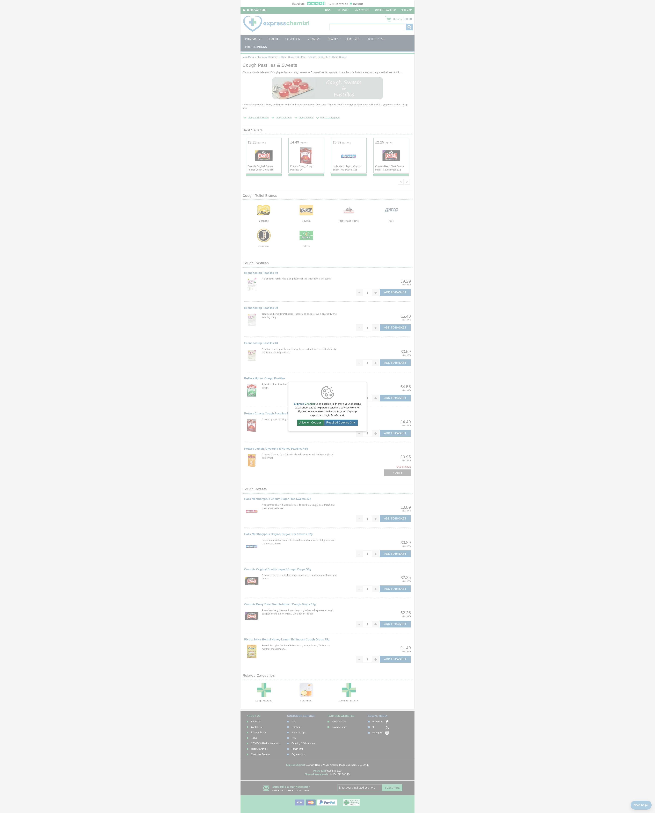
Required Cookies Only (341, 422)
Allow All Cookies (310, 422)
